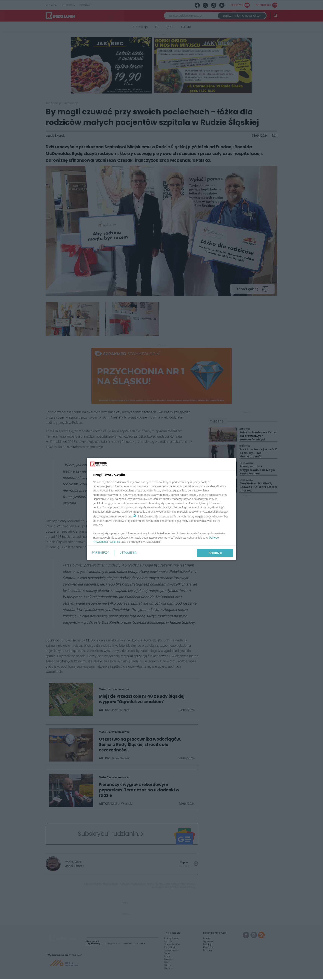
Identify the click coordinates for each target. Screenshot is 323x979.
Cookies (115, 541)
